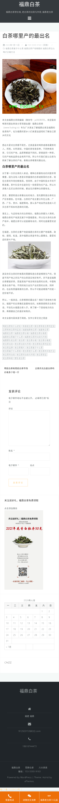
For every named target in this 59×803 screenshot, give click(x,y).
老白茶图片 (20, 347)
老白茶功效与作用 (23, 344)
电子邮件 (14, 465)
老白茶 (22, 340)
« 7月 (8, 646)
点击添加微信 (10, 508)
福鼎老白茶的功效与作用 (36, 337)
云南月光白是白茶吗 (44, 368)
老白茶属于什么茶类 (12, 351)
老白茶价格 (32, 340)
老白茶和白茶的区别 (42, 344)
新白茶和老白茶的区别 (45, 326)
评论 (11, 408)
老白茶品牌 (8, 347)
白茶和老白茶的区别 (12, 329)
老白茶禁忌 (42, 354)
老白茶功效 (8, 344)
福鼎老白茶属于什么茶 (13, 337)
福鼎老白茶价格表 (39, 333)
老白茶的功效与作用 (26, 354)
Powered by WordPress (19, 777)
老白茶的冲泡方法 (47, 351)
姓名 (12, 450)
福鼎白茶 (29, 5)
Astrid (46, 777)
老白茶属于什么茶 (35, 347)
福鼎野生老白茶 (10, 340)
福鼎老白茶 (8, 333)
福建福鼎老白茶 (30, 329)
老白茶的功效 (9, 354)
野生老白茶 (20, 358)
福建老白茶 (44, 329)
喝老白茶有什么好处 (12, 326)
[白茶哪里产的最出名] (29, 86)
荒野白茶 (29, 767)
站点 (32, 465)
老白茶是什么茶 (30, 351)
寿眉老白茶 (28, 326)
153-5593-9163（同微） (38, 45)
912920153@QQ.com (29, 731)
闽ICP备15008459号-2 (11, 789)
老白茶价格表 (45, 340)
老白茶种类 (8, 358)
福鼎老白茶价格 (22, 333)
